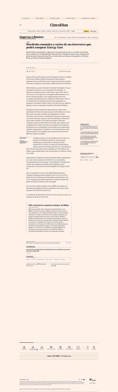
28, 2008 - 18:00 (30, 67)
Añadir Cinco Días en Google (65, 71)
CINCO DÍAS (28, 253)
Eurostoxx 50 (68, 18)
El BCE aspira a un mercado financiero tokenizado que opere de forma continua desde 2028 (88, 137)
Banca (56, 37)
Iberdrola (28, 259)
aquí (55, 265)
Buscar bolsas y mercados (86, 153)
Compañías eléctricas (40, 259)
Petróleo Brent (53, 18)
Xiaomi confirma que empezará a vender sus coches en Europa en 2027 (89, 133)
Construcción (74, 37)
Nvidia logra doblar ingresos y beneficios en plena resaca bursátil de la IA (89, 128)
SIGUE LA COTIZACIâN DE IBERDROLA (24, 141)
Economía (43, 31)
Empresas (33, 259)
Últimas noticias (62, 31)
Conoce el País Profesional (59, 356)
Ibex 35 (24, 18)
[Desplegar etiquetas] (70, 259)
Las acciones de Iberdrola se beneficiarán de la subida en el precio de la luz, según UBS (48, 250)
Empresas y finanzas (32, 31)
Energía (63, 259)
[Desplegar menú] (21, 24)
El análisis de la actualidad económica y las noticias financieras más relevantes (44, 242)
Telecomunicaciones (62, 37)
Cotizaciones (48, 31)
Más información (29, 265)
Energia (68, 37)
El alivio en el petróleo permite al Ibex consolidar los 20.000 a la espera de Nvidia (89, 143)
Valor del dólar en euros (86, 18)
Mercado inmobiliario (82, 37)
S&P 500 (37, 18)
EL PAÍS (72, 31)
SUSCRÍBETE (86, 31)
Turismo (89, 37)
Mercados (39, 31)
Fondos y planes (55, 31)
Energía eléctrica (57, 259)
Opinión (68, 31)
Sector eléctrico (49, 259)
